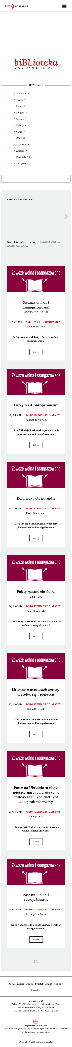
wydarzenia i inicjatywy (43, 415)
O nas (12, 983)
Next (66, 216)
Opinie (29, 983)
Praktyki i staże (43, 983)
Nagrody (58, 983)
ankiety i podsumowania (43, 321)
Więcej (36, 352)
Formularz (36, 990)
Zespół (20, 983)
